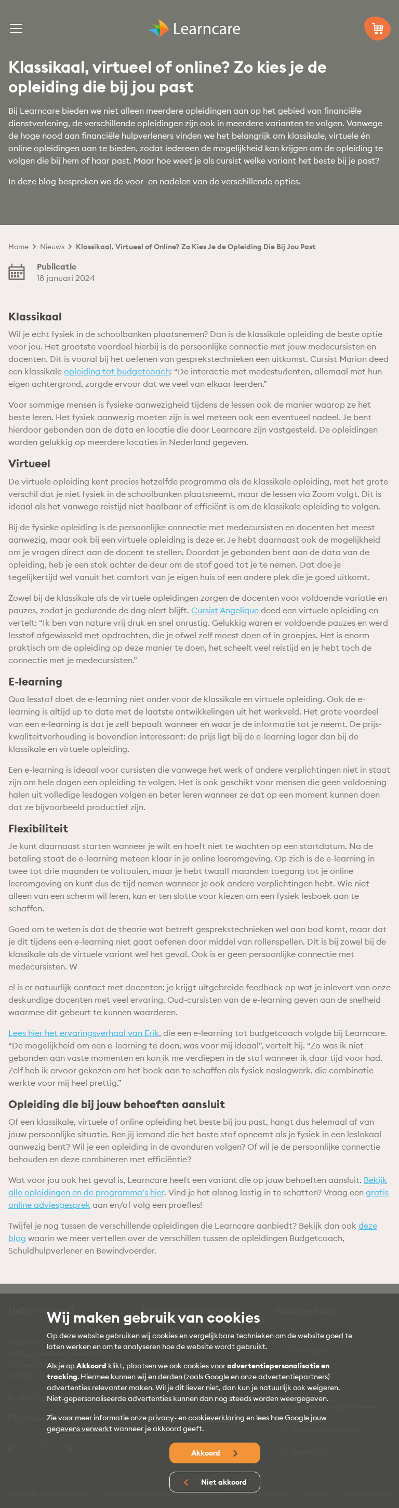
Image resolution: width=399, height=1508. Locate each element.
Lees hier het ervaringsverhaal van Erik (83, 1033)
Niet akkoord (223, 1482)
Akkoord (206, 1453)
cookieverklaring (216, 1417)
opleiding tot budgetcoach (117, 371)
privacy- (162, 1417)
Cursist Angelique (225, 610)
